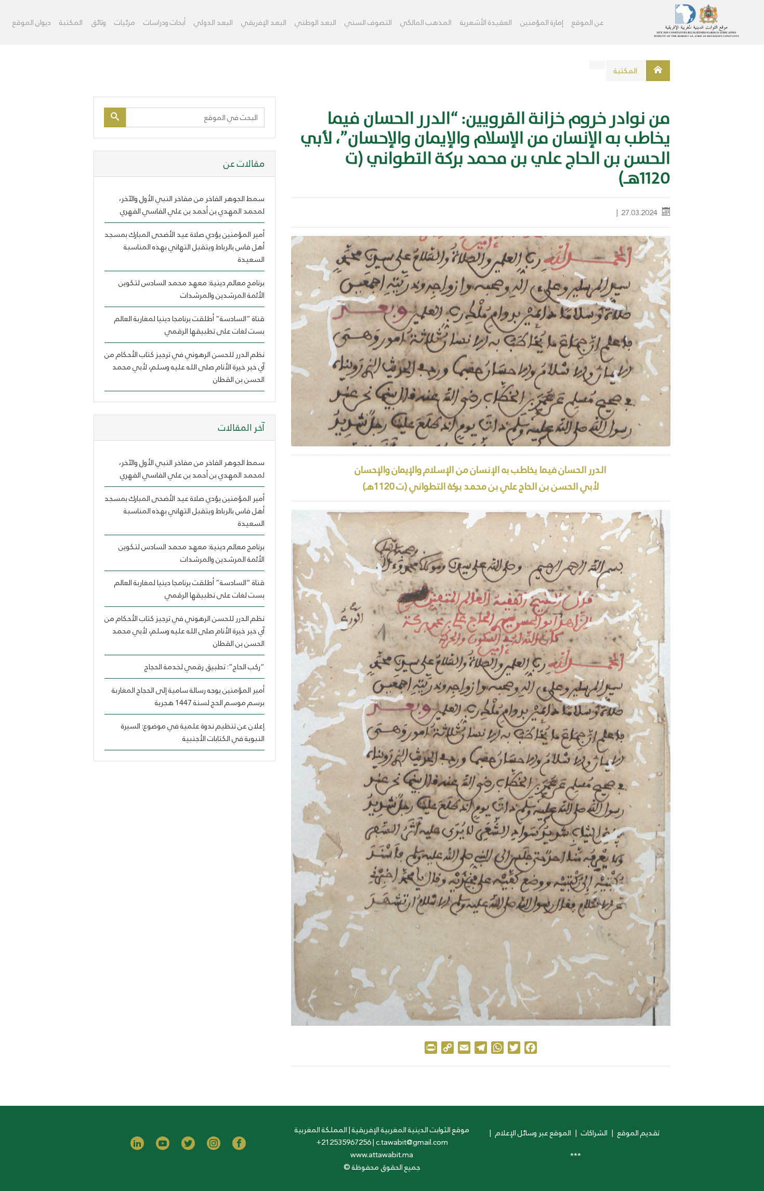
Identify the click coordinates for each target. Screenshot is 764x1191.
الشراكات (594, 1133)
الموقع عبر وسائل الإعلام (533, 1133)
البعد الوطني (315, 22)
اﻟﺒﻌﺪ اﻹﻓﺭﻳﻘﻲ (263, 22)
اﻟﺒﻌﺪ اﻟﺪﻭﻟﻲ (213, 22)
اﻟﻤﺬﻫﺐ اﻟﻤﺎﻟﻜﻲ (426, 22)
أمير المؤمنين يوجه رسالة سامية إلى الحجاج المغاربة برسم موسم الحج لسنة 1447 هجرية (188, 696)
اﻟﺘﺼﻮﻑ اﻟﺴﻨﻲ (368, 22)
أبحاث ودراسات (164, 22)
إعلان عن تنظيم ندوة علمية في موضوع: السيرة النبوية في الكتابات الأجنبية (193, 732)
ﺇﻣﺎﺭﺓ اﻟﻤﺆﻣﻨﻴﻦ (541, 22)
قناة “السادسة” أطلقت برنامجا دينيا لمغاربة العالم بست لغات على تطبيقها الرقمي (189, 325)
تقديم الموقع (638, 1133)
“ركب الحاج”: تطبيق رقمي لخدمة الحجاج (204, 666)
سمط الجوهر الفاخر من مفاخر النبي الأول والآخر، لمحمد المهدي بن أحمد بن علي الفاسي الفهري (192, 205)
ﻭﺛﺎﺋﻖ (98, 22)
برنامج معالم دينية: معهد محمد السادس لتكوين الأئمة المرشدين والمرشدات (191, 289)
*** (575, 1155)
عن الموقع (588, 22)
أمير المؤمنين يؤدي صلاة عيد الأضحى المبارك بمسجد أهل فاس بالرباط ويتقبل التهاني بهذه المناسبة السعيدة (184, 247)
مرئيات (124, 22)
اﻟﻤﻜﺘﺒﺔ (71, 22)
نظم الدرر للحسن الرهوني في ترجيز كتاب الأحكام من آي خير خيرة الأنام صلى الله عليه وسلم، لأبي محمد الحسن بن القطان (184, 367)
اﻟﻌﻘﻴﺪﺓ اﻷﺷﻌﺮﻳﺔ (486, 22)
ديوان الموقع (31, 22)
